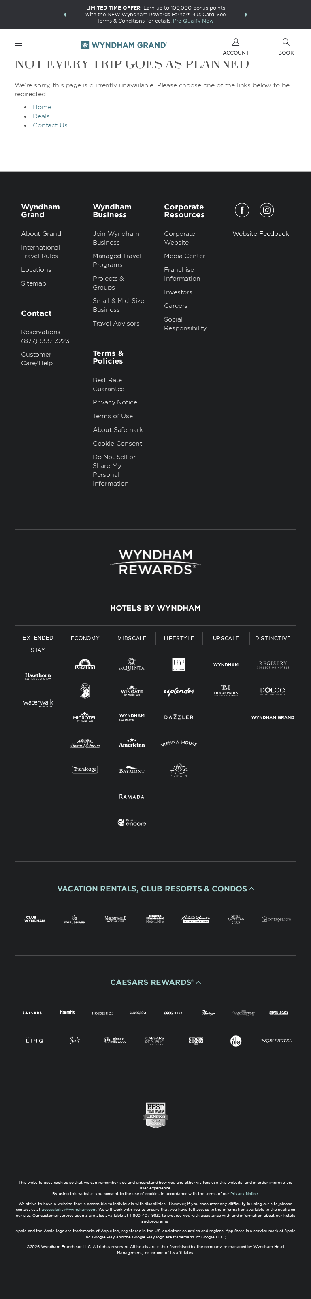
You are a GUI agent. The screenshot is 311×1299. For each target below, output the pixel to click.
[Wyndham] (225, 666)
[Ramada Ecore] (132, 824)
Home (42, 107)
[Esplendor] (179, 692)
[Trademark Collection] (225, 692)
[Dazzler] (179, 718)
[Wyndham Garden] (132, 718)
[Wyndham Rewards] (155, 562)
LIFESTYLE (179, 638)
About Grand (41, 233)
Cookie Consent (117, 443)
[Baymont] (132, 771)
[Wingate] (132, 692)
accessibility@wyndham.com (69, 1209)
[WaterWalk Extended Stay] (38, 704)
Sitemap (33, 283)
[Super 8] (85, 692)
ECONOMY (85, 638)
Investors (178, 292)
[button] (65, 14)
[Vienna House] (179, 745)
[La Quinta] (132, 666)
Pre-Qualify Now (193, 21)
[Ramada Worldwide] (132, 797)
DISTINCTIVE (273, 638)
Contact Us (50, 125)
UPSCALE (226, 638)
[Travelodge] (85, 771)
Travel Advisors (116, 323)
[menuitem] (18, 45)
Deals (41, 116)
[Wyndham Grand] (272, 718)
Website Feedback (260, 233)
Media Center (184, 256)
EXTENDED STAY (38, 644)
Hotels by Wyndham (155, 608)
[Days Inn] (85, 666)
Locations (36, 269)
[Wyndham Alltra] (179, 771)
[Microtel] (85, 718)
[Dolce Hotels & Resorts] (272, 692)
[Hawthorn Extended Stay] (38, 678)
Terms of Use (113, 416)
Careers (175, 305)
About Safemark (118, 430)
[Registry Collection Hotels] (272, 666)
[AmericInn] (132, 745)
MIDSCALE (132, 638)
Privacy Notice (115, 402)
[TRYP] (179, 666)
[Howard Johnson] (85, 745)
